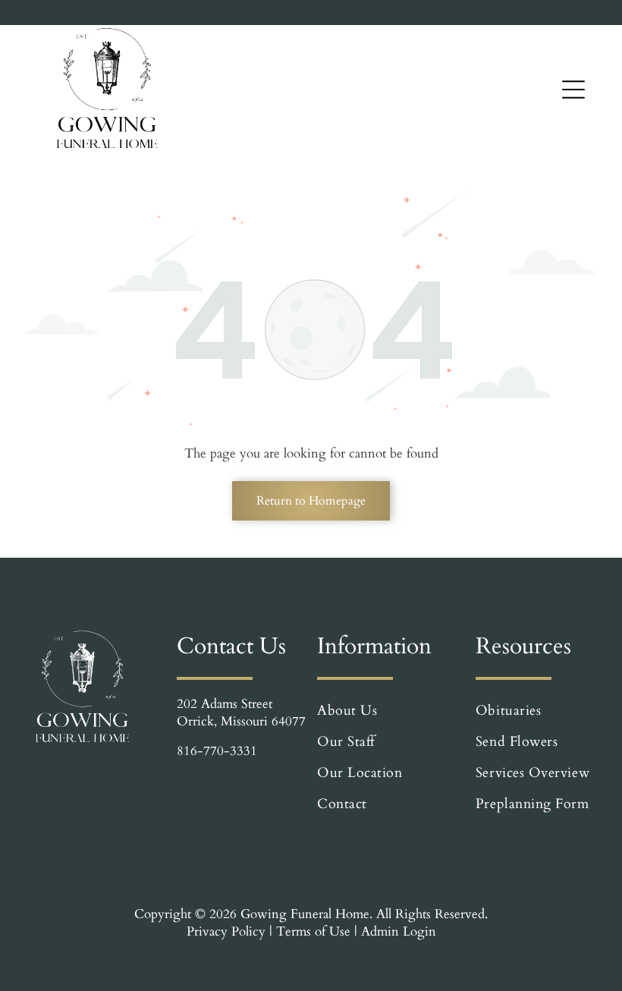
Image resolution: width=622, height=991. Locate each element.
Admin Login (398, 931)
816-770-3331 (217, 751)
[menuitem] (387, 710)
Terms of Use (313, 931)
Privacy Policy (226, 931)
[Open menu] (573, 89)
